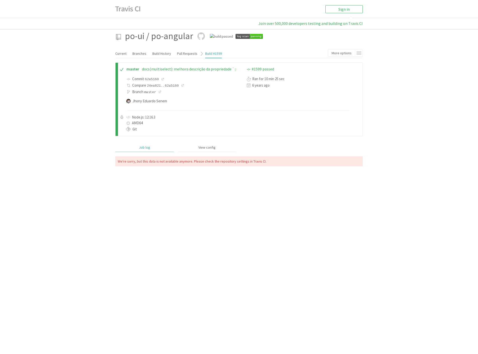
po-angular (172, 36)
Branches (139, 53)
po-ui (134, 36)
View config (207, 147)
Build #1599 (213, 53)
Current (120, 53)
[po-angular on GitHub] (201, 36)
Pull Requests (187, 53)
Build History (161, 53)
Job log (144, 147)
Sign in (344, 9)
